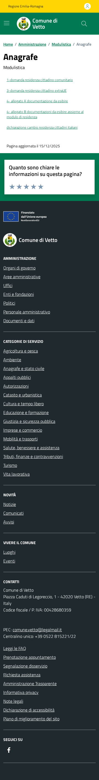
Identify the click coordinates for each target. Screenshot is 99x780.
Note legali (13, 701)
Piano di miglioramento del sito (31, 718)
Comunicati (13, 513)
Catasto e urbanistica (22, 395)
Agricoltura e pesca (20, 351)
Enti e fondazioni (18, 294)
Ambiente (12, 359)
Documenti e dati (18, 320)
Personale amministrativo (26, 311)
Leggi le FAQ (14, 648)
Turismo (10, 465)
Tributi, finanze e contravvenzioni (33, 456)
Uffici (7, 285)
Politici (9, 303)
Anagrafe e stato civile (23, 368)
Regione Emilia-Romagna (25, 6)
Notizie (9, 504)
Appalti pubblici (17, 377)
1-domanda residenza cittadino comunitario (40, 79)
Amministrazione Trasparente (30, 683)
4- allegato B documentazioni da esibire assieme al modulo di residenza (45, 114)
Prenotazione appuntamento (29, 657)
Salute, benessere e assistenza (31, 447)
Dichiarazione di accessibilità (28, 710)
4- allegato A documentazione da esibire (37, 101)
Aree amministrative (21, 276)
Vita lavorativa (16, 474)
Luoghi (9, 552)
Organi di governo (19, 267)
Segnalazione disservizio (25, 666)
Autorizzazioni (16, 386)
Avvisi (8, 522)
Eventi (9, 561)
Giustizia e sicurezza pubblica (29, 421)
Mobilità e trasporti (20, 439)
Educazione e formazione (26, 412)
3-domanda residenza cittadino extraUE (37, 90)
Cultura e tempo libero (23, 403)
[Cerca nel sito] (84, 23)
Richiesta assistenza (21, 674)
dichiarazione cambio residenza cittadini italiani (42, 127)
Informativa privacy (20, 692)
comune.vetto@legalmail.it (37, 629)
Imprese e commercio (22, 430)
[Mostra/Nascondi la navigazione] (6, 23)
